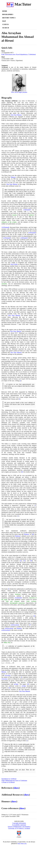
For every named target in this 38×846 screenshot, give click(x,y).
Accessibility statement (19, 825)
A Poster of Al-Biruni (8, 782)
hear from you (22, 843)
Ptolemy (26, 534)
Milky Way (7, 642)
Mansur (13, 177)
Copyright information (19, 823)
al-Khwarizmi (15, 625)
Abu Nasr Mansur (16, 115)
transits (14, 215)
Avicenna (7, 675)
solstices (31, 215)
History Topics (8, 18)
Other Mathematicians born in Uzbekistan (14, 780)
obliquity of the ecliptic (9, 222)
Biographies (7, 14)
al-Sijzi (16, 684)
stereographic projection (17, 603)
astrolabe (4, 284)
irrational (17, 594)
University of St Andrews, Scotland (19, 828)
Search (5, 28)
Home (4, 11)
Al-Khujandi (5, 227)
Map (4, 21)
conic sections (31, 601)
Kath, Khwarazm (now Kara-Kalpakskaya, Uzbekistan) (18, 54)
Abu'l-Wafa (13, 264)
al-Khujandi (27, 210)
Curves (5, 24)
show (16, 788)
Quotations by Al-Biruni (8, 779)
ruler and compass (12, 601)
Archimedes (18, 598)
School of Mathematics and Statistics (19, 826)
